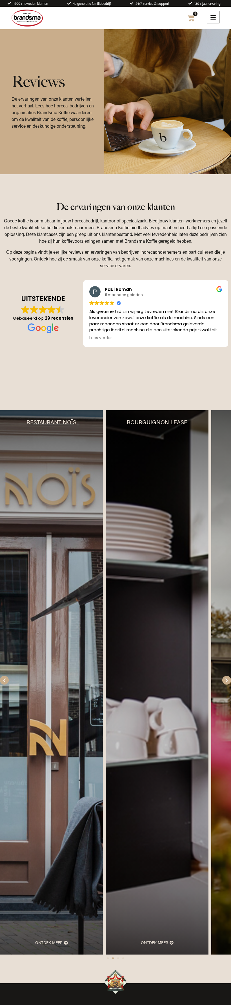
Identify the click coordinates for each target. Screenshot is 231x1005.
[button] (4, 680)
